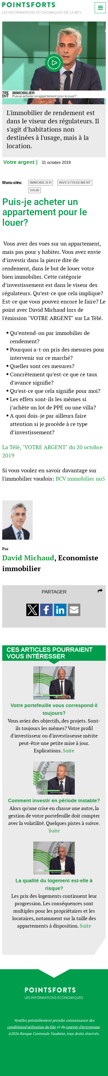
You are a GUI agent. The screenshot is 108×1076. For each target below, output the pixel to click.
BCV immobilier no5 (80, 478)
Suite (68, 750)
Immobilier (41, 182)
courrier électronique (83, 1027)
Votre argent (18, 162)
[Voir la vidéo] (54, 63)
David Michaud (28, 558)
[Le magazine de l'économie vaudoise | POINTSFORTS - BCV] (42, 12)
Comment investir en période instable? (54, 800)
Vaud (34, 190)
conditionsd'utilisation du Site (31, 1027)
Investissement (75, 182)
